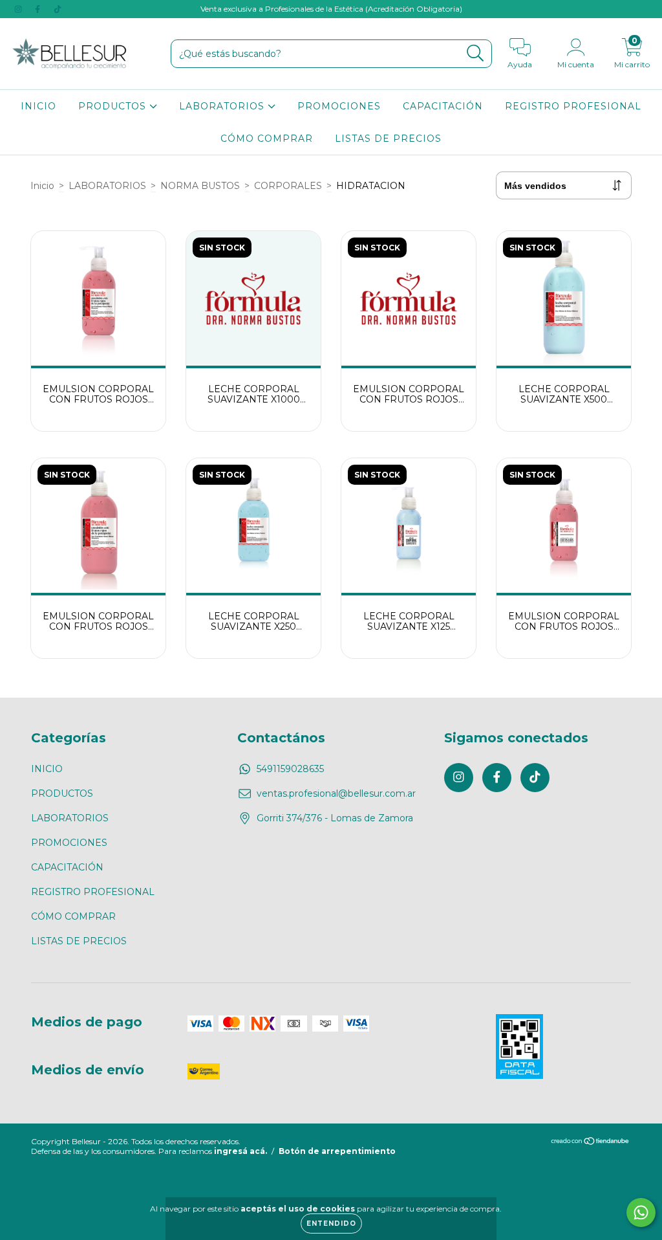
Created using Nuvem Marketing (331, 312)
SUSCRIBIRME (331, 288)
